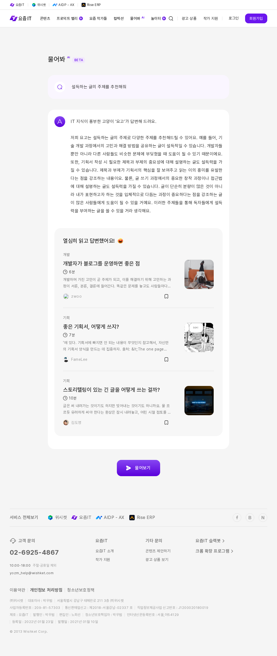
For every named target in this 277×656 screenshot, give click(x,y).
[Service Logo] (20, 18)
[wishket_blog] (250, 517)
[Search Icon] (171, 18)
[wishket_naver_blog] (263, 517)
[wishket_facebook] (237, 517)
